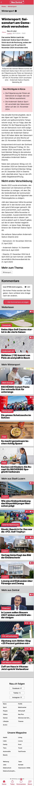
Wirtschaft (21, 711)
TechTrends (22, 751)
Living (20, 737)
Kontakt (20, 764)
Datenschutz (7, 768)
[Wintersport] (17, 11)
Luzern (9, 33)
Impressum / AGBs (24, 768)
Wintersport (12, 6)
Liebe (5, 741)
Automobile (7, 751)
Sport (5, 707)
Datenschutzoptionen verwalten (9, 771)
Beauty (5, 755)
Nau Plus (21, 714)
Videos (5, 714)
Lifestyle (5, 721)
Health (5, 737)
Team (20, 761)
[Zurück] (1, 2)
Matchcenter (22, 707)
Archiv (5, 725)
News (5, 704)
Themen (20, 721)
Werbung (6, 761)
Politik (20, 704)
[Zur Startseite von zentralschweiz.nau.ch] (17, 2)
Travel (20, 748)
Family (5, 744)
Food (19, 744)
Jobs (4, 764)
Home (4, 6)
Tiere (4, 748)
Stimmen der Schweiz (25, 718)
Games (5, 718)
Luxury (20, 741)
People (5, 711)
